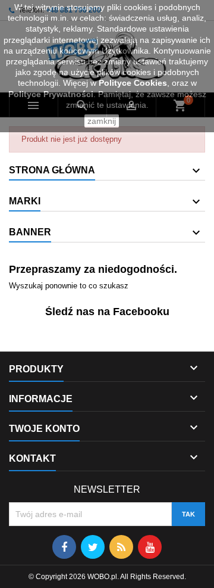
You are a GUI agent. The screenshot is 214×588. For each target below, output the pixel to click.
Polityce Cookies (133, 83)
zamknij (101, 121)
